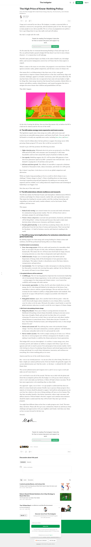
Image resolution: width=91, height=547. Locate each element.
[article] (45, 487)
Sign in (86, 2)
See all (22, 515)
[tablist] (26, 462)
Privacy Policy (56, 531)
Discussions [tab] (30, 480)
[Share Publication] (73, 2)
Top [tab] (21, 480)
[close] (59, 508)
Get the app (52, 540)
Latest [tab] (25, 480)
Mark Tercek (26, 16)
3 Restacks (36, 446)
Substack (38, 544)
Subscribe (79, 2)
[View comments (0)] (26, 20)
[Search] (70, 2)
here (57, 137)
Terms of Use (52, 529)
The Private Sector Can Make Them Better (30, 498)
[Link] (17, 130)
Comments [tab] (23, 462)
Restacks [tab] (29, 462)
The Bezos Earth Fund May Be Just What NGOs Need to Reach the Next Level (38, 486)
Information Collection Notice (45, 531)
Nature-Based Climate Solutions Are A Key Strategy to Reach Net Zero (37, 495)
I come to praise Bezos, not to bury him (32, 484)
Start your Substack (42, 540)
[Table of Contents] (2, 273)
